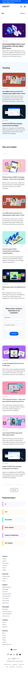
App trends (9, 543)
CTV (6, 512)
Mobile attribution (11, 535)
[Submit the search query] (4, 153)
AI (5, 504)
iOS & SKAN (8, 520)
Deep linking (9, 527)
